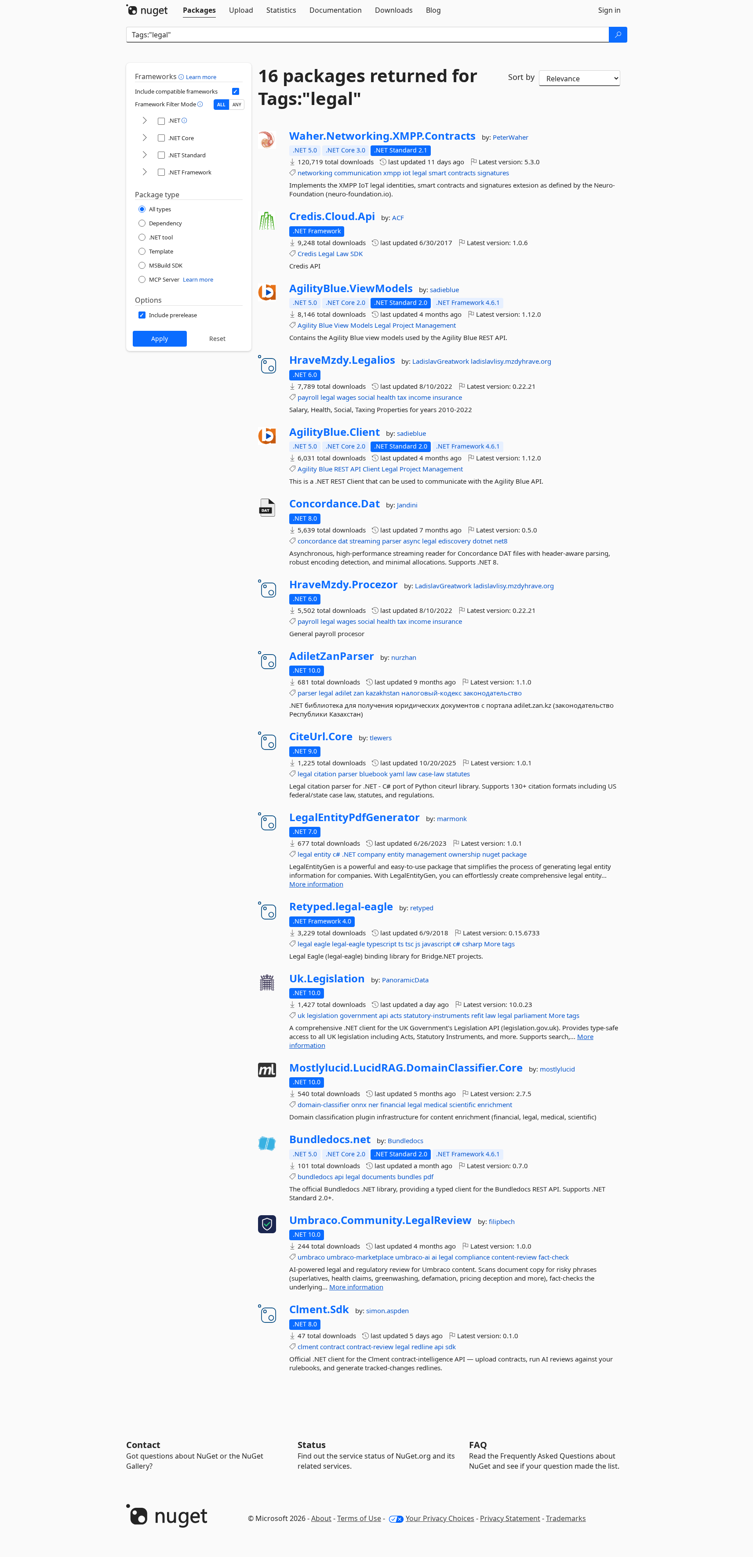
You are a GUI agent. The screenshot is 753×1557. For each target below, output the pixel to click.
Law (342, 253)
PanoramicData (405, 979)
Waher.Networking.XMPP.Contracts (382, 136)
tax (402, 397)
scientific (462, 1104)
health (386, 397)
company (371, 854)
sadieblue (444, 289)
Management (435, 325)
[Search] (618, 35)
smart (437, 172)
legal (419, 172)
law (411, 773)
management (426, 854)
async (411, 540)
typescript (382, 943)
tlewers (381, 737)
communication (358, 172)
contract (332, 1346)
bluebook (373, 773)
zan (358, 692)
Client (371, 468)
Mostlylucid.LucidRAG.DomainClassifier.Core (406, 1067)
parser (391, 540)
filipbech (502, 1221)
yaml (396, 773)
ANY (237, 104)
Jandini (407, 504)
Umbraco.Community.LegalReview (380, 1220)
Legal (326, 253)
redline (422, 1346)
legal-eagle (348, 943)
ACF (398, 217)
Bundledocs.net (330, 1139)
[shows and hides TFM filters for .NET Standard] (144, 155)
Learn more (201, 77)
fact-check (553, 1257)
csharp (472, 943)
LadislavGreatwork (441, 361)
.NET (349, 854)
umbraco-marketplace (360, 1257)
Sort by (521, 77)
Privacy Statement (510, 1518)
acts (396, 1015)
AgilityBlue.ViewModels (351, 288)
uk (301, 1015)
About (321, 1518)
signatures (493, 172)
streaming (364, 540)
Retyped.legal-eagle (341, 906)
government (358, 1015)
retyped (421, 907)
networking (315, 172)
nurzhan (403, 657)
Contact (143, 1445)
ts (401, 943)
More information (316, 884)
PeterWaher (510, 137)
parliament (530, 1015)
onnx (359, 1104)
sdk (450, 1346)
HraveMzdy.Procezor (343, 584)
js (417, 943)
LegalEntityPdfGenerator (354, 817)
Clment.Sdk (319, 1309)
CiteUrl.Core (321, 736)
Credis (307, 253)
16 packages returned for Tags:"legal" (367, 87)
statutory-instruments (436, 1015)
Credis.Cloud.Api (332, 216)
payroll (308, 397)
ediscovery (454, 540)
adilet (343, 692)
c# (336, 854)
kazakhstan (383, 692)
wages (346, 397)
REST (341, 468)
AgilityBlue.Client (334, 432)
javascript (436, 943)
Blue (325, 325)
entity (322, 854)
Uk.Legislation (327, 978)
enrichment (494, 1104)
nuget (491, 854)
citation (325, 773)
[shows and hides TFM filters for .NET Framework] (144, 172)
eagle (322, 943)
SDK (356, 253)
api (383, 1015)
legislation (322, 1015)
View (341, 325)
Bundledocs (405, 1140)
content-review (514, 1257)
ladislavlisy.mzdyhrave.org (511, 361)
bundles (409, 1176)
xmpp (392, 172)
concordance (317, 540)
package (514, 854)
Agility (307, 325)
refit (477, 1015)
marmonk (452, 818)
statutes (458, 773)
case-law (431, 773)
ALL (221, 104)
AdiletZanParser (331, 656)
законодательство (492, 692)
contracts (462, 172)
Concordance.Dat (334, 503)
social (366, 397)
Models (361, 325)
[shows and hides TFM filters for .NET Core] (144, 138)
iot (407, 172)
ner (373, 1104)
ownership (464, 854)
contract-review (369, 1346)
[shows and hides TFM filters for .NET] (144, 121)
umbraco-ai (412, 1257)
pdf (428, 1176)
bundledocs (315, 1176)
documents (379, 1176)
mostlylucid (557, 1069)
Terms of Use (359, 1518)
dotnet (482, 540)
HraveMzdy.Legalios (342, 360)
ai (434, 1257)
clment (308, 1346)
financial (393, 1104)
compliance (472, 1257)
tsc (409, 943)
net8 (501, 540)
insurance (447, 397)
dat (343, 540)
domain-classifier (323, 1104)
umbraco (311, 1257)
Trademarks (566, 1518)
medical (435, 1104)
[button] (182, 76)
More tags (499, 943)
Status (312, 1445)
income (419, 397)
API (355, 468)
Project (403, 325)
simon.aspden (387, 1310)
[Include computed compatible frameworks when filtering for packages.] (236, 91)
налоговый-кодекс (431, 692)
